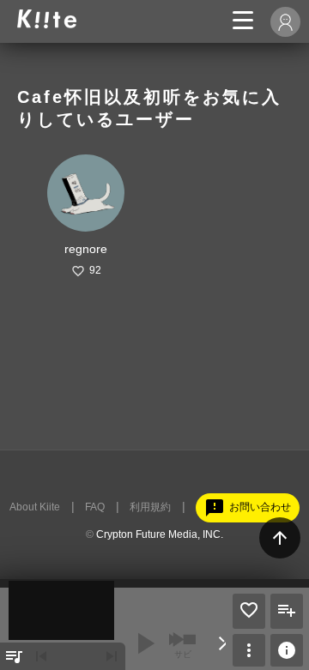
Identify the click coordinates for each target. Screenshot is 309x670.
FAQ (95, 507)
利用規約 (150, 507)
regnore (85, 249)
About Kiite (34, 507)
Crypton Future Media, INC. (159, 534)
